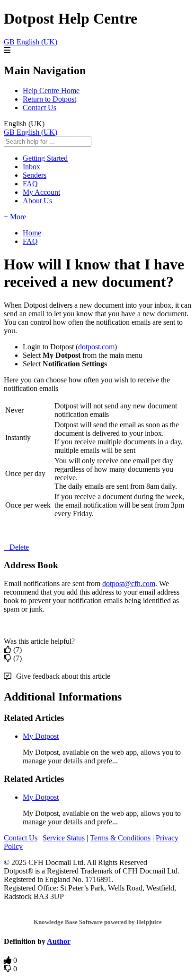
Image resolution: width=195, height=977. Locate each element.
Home (32, 233)
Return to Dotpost (49, 99)
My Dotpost (41, 736)
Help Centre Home (51, 90)
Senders (34, 175)
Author (59, 941)
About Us (37, 201)
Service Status (64, 838)
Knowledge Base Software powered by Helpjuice (98, 921)
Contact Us (39, 108)
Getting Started (45, 158)
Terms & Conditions (120, 838)
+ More (15, 217)
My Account (41, 192)
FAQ (30, 184)
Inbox (31, 167)
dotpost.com (96, 347)
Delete (19, 547)
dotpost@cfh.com (128, 583)
